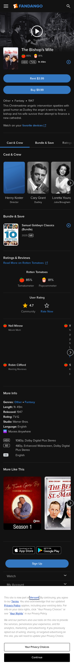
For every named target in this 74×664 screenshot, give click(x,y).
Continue (37, 657)
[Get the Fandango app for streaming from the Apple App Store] (24, 550)
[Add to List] (69, 62)
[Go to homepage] (28, 6)
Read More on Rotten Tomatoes (23, 263)
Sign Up (37, 563)
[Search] (68, 6)
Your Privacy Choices (37, 647)
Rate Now (47, 311)
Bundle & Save (44, 143)
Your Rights (16, 613)
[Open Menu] (6, 6)
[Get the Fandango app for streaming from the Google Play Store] (48, 550)
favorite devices (32, 125)
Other (18, 402)
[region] (37, 625)
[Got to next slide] (70, 183)
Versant (34, 597)
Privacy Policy (12, 605)
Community (28, 311)
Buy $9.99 (37, 90)
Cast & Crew (15, 143)
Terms (15, 601)
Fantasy (30, 402)
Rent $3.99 (37, 78)
